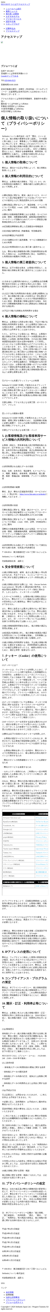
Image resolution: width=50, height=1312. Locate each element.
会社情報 (10, 1292)
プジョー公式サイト (14, 1302)
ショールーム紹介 (13, 9)
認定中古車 (11, 21)
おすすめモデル (12, 16)
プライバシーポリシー (15, 1300)
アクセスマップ (23, 4)
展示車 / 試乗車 (12, 14)
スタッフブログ (12, 24)
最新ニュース (11, 11)
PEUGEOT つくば (8, 4)
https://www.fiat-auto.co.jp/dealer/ (33, 494)
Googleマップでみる (9, 76)
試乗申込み (11, 28)
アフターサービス (13, 19)
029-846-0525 (10, 80)
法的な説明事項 (12, 1297)
